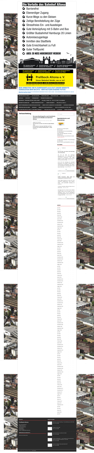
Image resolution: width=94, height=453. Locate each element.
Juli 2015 (58, 413)
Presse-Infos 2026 (45, 95)
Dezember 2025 (60, 220)
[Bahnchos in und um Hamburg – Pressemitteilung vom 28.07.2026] (50, 424)
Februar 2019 (59, 362)
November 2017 (60, 390)
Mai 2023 (59, 269)
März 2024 (59, 253)
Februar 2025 (59, 238)
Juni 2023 (58, 268)
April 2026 (59, 213)
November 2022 (60, 280)
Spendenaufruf (35, 98)
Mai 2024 (59, 249)
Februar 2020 (59, 340)
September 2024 (60, 244)
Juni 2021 (58, 311)
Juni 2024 (58, 248)
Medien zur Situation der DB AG (45, 107)
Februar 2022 (59, 297)
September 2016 (60, 404)
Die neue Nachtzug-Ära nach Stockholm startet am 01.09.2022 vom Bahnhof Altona (44, 117)
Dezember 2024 (60, 242)
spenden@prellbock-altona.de (69, 142)
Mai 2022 (59, 291)
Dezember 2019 (60, 344)
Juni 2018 (58, 377)
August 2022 (59, 286)
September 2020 (60, 328)
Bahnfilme (34, 107)
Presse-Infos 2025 (54, 95)
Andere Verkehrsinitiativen (37, 102)
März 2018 (59, 382)
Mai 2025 (59, 233)
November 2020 (60, 324)
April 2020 (59, 337)
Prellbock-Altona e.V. (61, 102)
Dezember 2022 (60, 279)
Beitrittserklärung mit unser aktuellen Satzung (29, 105)
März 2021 (59, 317)
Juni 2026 (58, 209)
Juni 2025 (58, 231)
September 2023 (60, 262)
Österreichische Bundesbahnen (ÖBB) (64, 157)
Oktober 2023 (59, 260)
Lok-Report (59, 109)
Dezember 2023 (60, 257)
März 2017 (59, 399)
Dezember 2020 (60, 322)
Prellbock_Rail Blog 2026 (49, 109)
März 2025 (59, 237)
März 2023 (59, 273)
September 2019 (60, 350)
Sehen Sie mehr (70, 159)
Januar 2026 (59, 218)
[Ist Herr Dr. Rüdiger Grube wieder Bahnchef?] (50, 446)
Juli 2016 (58, 406)
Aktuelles (21, 98)
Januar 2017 (59, 402)
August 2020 (59, 330)
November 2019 (60, 346)
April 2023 (59, 271)
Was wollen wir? (35, 95)
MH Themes (34, 450)
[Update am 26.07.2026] (50, 429)
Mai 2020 (59, 335)
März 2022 (59, 295)
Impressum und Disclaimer (24, 107)
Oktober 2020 (59, 326)
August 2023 (59, 264)
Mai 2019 (59, 357)
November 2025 (60, 222)
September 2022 (60, 284)
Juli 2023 (58, 266)
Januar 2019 (59, 364)
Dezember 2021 (60, 300)
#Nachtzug (59, 159)
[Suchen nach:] (66, 114)
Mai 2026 (59, 211)
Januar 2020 (59, 342)
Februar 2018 (59, 384)
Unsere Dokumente (50, 102)
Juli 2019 (58, 353)
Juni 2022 (58, 289)
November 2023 (60, 258)
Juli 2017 (58, 395)
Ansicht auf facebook (70, 170)
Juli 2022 (58, 288)
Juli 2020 (58, 331)
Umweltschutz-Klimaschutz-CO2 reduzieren (51, 105)
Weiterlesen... (35, 128)
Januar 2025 (59, 240)
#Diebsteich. (60, 184)
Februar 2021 (59, 319)
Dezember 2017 (60, 388)
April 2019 (59, 359)
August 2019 (59, 351)
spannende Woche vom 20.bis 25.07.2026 (59, 432)
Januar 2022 (59, 299)
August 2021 (59, 308)
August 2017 (59, 393)
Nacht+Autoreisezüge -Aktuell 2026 (63, 107)
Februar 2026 (59, 216)
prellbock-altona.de (27, 430)
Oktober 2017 (59, 392)
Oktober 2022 (59, 282)
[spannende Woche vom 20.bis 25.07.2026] (50, 435)
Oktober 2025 (59, 224)
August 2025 (59, 227)
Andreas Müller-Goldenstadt (45, 120)
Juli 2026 (58, 207)
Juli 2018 (58, 375)
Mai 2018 (59, 379)
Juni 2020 (58, 333)
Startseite (27, 98)
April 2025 (59, 235)
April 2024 (59, 251)
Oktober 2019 (59, 348)
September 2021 (60, 306)
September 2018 (60, 371)
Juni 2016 (58, 408)
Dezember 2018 (60, 366)
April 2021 (59, 315)
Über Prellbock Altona (24, 95)
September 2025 (60, 226)
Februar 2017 (59, 401)
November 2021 (60, 302)
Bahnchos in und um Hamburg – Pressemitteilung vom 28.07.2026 (63, 421)
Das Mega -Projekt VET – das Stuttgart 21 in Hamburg (53, 100)
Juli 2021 (58, 309)
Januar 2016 (59, 412)
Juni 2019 (58, 355)
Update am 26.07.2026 (56, 427)
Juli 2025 (58, 229)
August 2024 (59, 246)
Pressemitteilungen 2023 (24, 102)
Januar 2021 (59, 320)
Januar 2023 (59, 277)
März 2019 (59, 361)
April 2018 (59, 381)
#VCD (71, 180)
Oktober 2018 (59, 370)
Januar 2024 (59, 255)
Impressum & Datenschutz (23, 435)
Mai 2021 (59, 313)
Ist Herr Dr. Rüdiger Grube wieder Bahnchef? (60, 443)
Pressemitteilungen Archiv (46, 98)
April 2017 (59, 397)
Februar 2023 (59, 275)
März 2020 (59, 339)
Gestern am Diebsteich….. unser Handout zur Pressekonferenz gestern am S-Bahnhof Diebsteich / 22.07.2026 (63, 439)
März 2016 (59, 410)
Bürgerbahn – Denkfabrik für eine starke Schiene (29, 100)
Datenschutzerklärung (69, 105)
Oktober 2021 (59, 304)
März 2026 (59, 215)
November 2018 (60, 368)
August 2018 (59, 373)
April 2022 (59, 293)
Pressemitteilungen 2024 (65, 95)
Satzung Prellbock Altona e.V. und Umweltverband (30, 109)
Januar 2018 (59, 386)
